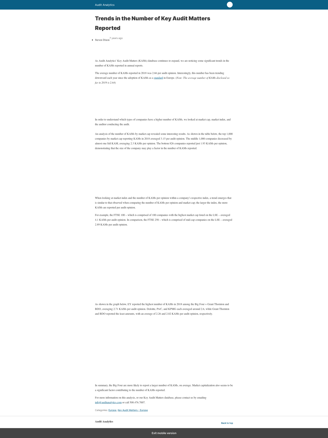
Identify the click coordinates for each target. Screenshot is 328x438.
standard (158, 77)
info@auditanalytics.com (108, 402)
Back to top (227, 423)
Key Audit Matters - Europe (133, 410)
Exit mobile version (164, 433)
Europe (112, 410)
